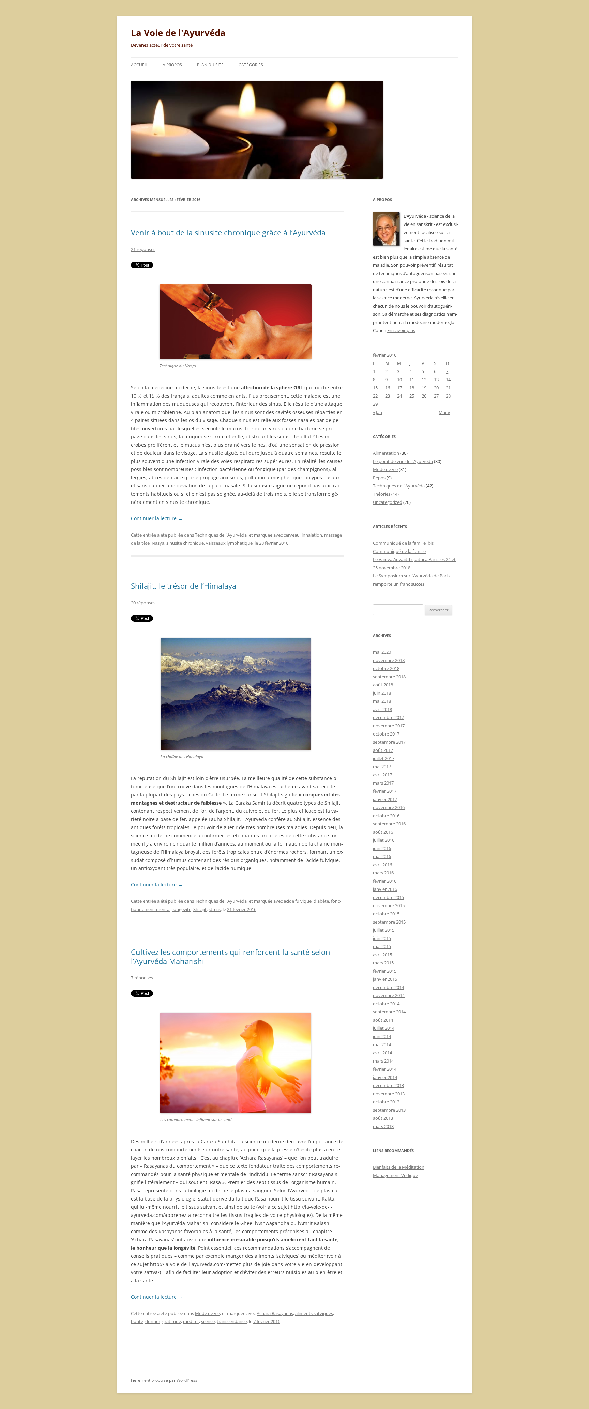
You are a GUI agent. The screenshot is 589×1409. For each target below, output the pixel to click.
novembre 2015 (389, 905)
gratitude (171, 1321)
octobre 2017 (386, 734)
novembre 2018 (389, 660)
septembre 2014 (389, 1012)
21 (448, 388)
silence (208, 1321)
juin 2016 (382, 848)
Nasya (158, 543)
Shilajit (200, 909)
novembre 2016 (389, 807)
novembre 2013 (389, 1093)
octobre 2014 (386, 1004)
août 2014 (383, 1020)
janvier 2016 (385, 889)
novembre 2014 (389, 995)
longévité (181, 909)
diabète (321, 901)
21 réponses (143, 249)
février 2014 (384, 1069)
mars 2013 (383, 1126)
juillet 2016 (383, 840)
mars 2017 (383, 783)
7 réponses (142, 978)
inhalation (312, 535)
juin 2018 (382, 693)
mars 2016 (383, 873)
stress (215, 909)
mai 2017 (382, 766)
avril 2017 (382, 775)
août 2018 (383, 685)
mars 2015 (383, 963)
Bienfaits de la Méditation (398, 1167)
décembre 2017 (388, 717)
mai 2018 (382, 701)
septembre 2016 (389, 824)
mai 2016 (382, 856)
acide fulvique (298, 901)
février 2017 (384, 791)
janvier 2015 (385, 979)
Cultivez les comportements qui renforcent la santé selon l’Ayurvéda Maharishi (230, 956)
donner (152, 1321)
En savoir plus (401, 330)
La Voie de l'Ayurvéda (178, 33)
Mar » (444, 412)
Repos (379, 478)
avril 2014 (382, 1053)
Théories (381, 494)
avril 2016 (382, 865)
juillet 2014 (383, 1028)
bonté (137, 1321)
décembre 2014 (388, 987)
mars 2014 (383, 1061)
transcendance (232, 1321)
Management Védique (395, 1175)
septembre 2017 (389, 742)
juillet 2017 (383, 758)
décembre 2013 (388, 1085)
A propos (172, 65)
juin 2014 (382, 1036)
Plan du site (210, 65)
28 (448, 396)
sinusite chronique (185, 543)
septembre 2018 (389, 676)
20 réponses (143, 603)
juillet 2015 (383, 930)
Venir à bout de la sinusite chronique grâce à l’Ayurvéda (228, 232)
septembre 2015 (389, 922)
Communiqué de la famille (399, 551)
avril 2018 (382, 709)
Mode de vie (207, 1313)
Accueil (139, 65)
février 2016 (384, 881)
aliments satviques (314, 1313)
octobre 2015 (386, 914)
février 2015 (384, 971)
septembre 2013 (389, 1110)
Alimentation (386, 453)
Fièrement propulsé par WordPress (164, 1380)
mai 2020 (382, 652)
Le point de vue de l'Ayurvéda (403, 461)
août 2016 (383, 832)
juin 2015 (382, 938)
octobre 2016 (386, 815)
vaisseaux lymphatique (229, 543)
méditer (191, 1321)
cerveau (292, 535)
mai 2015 (382, 946)
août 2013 (383, 1118)
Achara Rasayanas (275, 1313)
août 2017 (383, 750)
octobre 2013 (386, 1102)
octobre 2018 (386, 668)
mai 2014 (382, 1044)
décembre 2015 (388, 897)
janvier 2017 (385, 799)
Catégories (251, 65)
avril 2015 (382, 954)
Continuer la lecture (157, 518)
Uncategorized (387, 502)
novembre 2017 (389, 726)
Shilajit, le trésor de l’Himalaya (183, 585)
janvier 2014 (385, 1077)
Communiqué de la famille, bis (403, 543)
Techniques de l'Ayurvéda (221, 535)
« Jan (377, 412)
